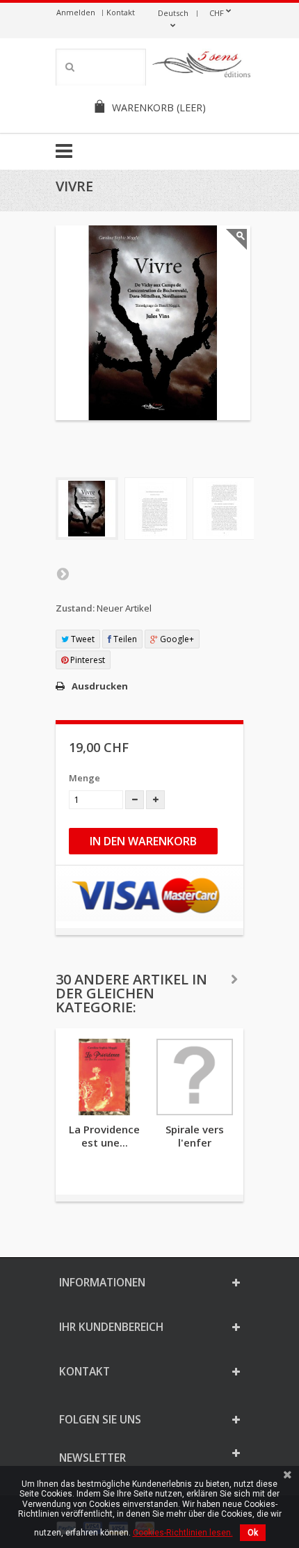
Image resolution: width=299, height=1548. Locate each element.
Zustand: (75, 608)
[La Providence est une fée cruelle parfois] (104, 1077)
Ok (253, 1533)
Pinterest (86, 660)
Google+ (176, 639)
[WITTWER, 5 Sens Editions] (202, 67)
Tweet (82, 639)
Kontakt (120, 12)
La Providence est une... (104, 1135)
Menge (84, 778)
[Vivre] (87, 508)
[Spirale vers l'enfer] (194, 1077)
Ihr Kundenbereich (111, 1326)
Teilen (124, 639)
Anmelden (75, 12)
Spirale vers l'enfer (194, 1135)
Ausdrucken (100, 686)
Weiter (63, 573)
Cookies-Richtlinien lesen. (183, 1533)
